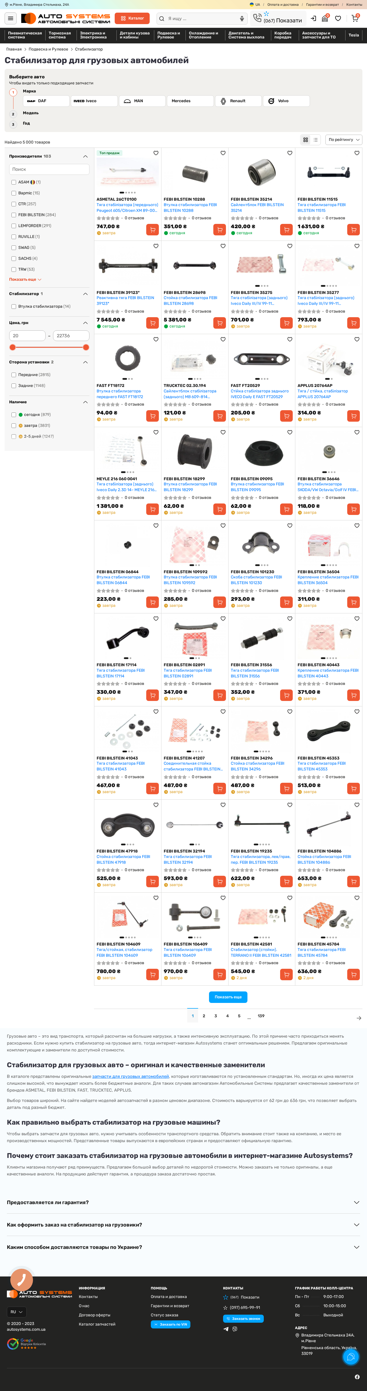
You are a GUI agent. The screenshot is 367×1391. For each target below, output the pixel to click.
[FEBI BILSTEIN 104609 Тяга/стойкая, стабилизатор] (128, 917)
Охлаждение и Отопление (203, 35)
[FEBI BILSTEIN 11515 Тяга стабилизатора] (329, 172)
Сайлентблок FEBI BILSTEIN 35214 (257, 207)
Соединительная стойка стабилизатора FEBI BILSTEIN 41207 (192, 766)
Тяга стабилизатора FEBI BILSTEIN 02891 (188, 673)
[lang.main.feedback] (351, 1357)
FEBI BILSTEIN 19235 (251, 851)
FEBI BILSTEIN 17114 (116, 664)
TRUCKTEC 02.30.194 (185, 385)
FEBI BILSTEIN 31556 (251, 664)
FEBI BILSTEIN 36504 (318, 571)
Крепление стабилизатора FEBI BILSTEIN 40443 (328, 673)
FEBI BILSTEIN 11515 (318, 199)
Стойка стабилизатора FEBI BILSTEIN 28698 (190, 300)
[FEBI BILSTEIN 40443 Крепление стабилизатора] (329, 638)
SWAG (27, 247)
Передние (34, 374)
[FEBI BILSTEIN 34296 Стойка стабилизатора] (262, 731)
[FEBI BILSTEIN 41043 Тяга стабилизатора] (128, 731)
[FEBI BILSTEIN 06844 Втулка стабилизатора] (128, 545)
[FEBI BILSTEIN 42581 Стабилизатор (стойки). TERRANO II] (262, 917)
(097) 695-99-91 (245, 1307)
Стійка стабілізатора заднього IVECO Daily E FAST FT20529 (260, 394)
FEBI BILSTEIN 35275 (251, 292)
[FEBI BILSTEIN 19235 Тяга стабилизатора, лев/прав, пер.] (262, 824)
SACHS (28, 258)
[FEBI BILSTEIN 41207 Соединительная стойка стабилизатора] (195, 731)
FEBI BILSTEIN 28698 (185, 292)
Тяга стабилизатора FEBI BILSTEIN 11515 (322, 207)
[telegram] (226, 1329)
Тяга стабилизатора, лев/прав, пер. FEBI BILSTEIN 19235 (260, 859)
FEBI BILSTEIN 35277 (318, 292)
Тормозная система (60, 35)
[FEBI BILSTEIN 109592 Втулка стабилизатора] (195, 545)
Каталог (136, 18)
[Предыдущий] (102, 172)
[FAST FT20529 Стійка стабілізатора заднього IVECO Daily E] (262, 358)
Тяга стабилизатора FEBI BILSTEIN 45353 (322, 766)
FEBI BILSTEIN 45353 (318, 758)
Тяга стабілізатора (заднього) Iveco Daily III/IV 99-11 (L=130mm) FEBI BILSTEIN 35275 (261, 300)
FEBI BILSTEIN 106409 (186, 944)
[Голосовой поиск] (242, 19)
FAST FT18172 (110, 385)
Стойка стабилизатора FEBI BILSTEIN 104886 (324, 859)
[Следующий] (153, 172)
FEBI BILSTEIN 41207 (184, 758)
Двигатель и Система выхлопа (246, 35)
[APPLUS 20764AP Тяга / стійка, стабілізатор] (329, 358)
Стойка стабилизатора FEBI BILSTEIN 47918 (123, 859)
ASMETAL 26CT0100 (116, 199)
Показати (283, 20)
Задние (31, 385)
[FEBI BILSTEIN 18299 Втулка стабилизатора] (195, 451)
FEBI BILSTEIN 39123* (118, 292)
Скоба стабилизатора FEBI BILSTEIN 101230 (256, 580)
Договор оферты (94, 1315)
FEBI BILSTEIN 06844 (117, 571)
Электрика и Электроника (93, 35)
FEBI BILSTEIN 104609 (118, 944)
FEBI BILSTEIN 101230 (252, 571)
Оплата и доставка (283, 5)
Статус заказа (164, 1315)
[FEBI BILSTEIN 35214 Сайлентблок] (262, 172)
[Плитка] (305, 139)
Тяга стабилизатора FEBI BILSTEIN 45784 (322, 952)
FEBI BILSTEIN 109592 (186, 571)
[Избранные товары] (338, 18)
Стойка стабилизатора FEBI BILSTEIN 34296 (257, 766)
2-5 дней (39, 436)
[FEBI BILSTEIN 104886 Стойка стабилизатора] (329, 824)
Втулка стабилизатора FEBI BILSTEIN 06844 (123, 580)
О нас (84, 1305)
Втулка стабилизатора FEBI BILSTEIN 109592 (190, 580)
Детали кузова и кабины (135, 35)
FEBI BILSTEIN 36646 (318, 478)
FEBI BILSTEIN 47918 (117, 851)
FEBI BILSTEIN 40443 (318, 664)
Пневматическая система (25, 35)
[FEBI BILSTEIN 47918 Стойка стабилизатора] (128, 824)
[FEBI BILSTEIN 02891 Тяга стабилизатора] (195, 638)
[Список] (315, 139)
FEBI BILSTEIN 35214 (251, 199)
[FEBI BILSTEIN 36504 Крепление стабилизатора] (329, 545)
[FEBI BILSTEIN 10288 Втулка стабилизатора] (195, 172)
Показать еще (228, 997)
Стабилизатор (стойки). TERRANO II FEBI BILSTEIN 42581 (261, 952)
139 (261, 1016)
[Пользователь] (313, 18)
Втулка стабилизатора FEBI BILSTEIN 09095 (257, 487)
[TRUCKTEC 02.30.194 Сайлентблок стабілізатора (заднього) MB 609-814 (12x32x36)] (195, 358)
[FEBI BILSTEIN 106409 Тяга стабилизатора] (195, 917)
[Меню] (11, 18)
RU (13, 1311)
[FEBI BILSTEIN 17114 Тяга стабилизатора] (128, 638)
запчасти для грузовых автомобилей (130, 1076)
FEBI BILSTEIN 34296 (252, 758)
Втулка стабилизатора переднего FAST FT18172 (120, 394)
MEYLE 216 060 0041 (117, 478)
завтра (37, 425)
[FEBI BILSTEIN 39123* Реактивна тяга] (128, 265)
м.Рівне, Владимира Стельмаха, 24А (39, 5)
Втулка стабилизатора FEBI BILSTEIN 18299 (190, 487)
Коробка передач (282, 35)
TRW (26, 269)
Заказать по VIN (173, 1324)
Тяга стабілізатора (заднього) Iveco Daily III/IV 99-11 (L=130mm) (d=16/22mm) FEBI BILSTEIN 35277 (326, 300)
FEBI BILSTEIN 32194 (184, 851)
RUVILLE (29, 236)
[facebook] (357, 1377)
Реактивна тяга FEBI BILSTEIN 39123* (125, 300)
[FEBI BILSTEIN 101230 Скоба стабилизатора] (262, 545)
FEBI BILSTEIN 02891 (184, 664)
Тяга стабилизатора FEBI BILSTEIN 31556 (255, 673)
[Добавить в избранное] (156, 153)
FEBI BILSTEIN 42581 (251, 944)
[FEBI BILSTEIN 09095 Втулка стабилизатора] (262, 451)
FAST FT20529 (245, 385)
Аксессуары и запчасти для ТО (319, 35)
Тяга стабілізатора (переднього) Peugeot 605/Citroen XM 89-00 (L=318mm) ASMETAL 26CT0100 (127, 207)
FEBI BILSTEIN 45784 (318, 944)
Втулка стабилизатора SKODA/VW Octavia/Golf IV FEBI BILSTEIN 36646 (327, 487)
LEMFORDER (34, 225)
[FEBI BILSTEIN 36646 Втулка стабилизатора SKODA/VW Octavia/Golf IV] (329, 451)
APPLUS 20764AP (315, 385)
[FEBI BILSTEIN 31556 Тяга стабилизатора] (262, 638)
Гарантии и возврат (322, 5)
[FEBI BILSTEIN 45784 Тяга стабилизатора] (329, 917)
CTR (27, 204)
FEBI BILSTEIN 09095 (252, 478)
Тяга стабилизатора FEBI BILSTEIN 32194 (188, 859)
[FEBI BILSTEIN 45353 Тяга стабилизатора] (329, 731)
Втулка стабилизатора (44, 306)
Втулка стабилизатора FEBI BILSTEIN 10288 (190, 207)
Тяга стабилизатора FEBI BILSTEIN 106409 (188, 952)
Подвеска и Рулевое (168, 35)
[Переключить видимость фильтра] (85, 156)
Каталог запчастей (97, 1324)
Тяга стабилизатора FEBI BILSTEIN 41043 (121, 766)
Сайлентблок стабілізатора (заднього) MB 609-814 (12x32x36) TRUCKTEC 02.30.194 (194, 394)
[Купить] (152, 229)
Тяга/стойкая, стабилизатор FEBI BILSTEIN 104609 (124, 952)
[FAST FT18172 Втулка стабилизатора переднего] (128, 358)
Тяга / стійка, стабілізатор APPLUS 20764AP (323, 394)
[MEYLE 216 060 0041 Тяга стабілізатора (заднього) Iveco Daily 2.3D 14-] (128, 451)
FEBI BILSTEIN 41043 (117, 758)
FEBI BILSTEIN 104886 (319, 851)
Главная (14, 49)
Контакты (354, 5)
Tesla (354, 35)
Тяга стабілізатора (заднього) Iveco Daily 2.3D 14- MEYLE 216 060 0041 (125, 487)
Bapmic (29, 193)
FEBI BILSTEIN (37, 214)
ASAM (29, 182)
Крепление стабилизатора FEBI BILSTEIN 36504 (328, 580)
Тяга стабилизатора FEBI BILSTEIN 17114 (121, 673)
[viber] (235, 1329)
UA (257, 5)
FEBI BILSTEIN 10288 (184, 199)
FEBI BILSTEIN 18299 (184, 478)
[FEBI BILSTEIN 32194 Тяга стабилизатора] (195, 824)
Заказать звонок (246, 1319)
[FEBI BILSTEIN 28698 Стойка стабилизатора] (195, 265)
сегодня (37, 414)
